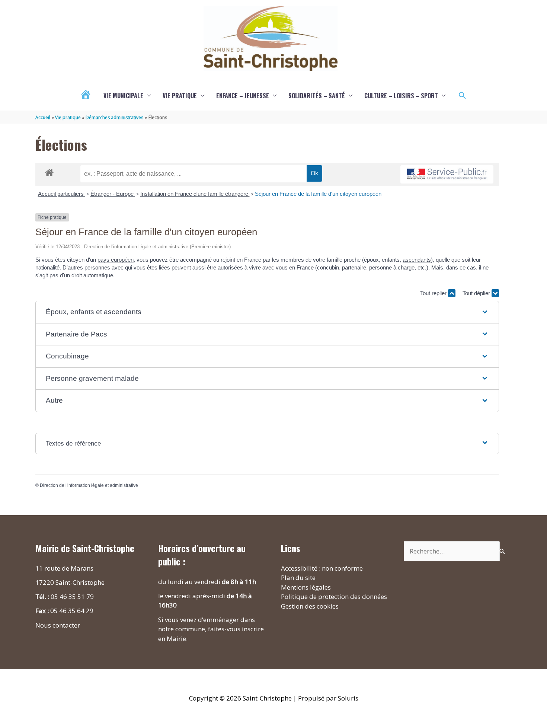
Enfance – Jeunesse (242, 95)
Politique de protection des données (334, 596)
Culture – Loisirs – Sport (401, 95)
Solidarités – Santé (316, 95)
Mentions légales (306, 587)
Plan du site (298, 577)
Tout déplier (477, 293)
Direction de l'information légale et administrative (89, 485)
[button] (462, 96)
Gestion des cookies (310, 606)
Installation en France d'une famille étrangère (195, 194)
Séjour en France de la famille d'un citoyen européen (318, 194)
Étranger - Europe (112, 194)
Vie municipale (123, 95)
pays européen (115, 259)
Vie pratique (180, 95)
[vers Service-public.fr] (446, 174)
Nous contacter (57, 625)
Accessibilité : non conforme (322, 568)
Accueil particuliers (61, 194)
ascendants (417, 259)
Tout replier (434, 293)
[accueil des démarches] (49, 171)
